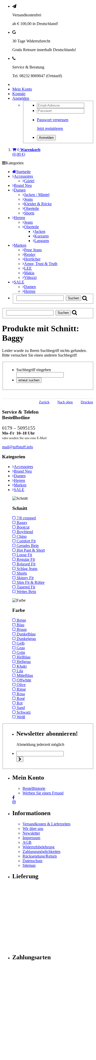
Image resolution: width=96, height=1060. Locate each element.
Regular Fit (25, 559)
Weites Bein (26, 591)
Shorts (21, 573)
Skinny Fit (25, 578)
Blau (20, 625)
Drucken (87, 402)
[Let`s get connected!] (13, 797)
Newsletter (31, 833)
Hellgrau (23, 661)
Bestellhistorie (34, 788)
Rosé (20, 698)
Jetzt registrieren (50, 128)
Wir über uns (33, 828)
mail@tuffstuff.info (17, 447)
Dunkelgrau (26, 638)
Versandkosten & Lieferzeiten (46, 824)
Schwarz (23, 712)
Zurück (44, 402)
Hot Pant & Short (30, 550)
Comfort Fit (26, 541)
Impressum (31, 838)
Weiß (20, 717)
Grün (20, 652)
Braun (21, 629)
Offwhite (23, 680)
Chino (21, 536)
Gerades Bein (27, 545)
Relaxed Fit (25, 564)
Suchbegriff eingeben (33, 370)
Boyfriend (24, 532)
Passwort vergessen (52, 120)
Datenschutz (32, 861)
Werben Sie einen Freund (43, 793)
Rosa (20, 694)
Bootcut (22, 527)
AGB (27, 842)
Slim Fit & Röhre (30, 582)
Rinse (21, 689)
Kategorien (15, 163)
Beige (21, 620)
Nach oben (65, 402)
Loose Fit (24, 555)
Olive (21, 684)
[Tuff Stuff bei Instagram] (14, 802)
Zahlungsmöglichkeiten (41, 851)
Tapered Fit (25, 587)
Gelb (20, 643)
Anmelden (20, 98)
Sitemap (29, 865)
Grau (20, 648)
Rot (19, 703)
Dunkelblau (26, 634)
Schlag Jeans (26, 568)
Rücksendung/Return (40, 856)
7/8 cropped (26, 518)
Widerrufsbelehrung (39, 847)
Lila (19, 671)
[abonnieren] (19, 759)
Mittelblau (24, 675)
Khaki (21, 666)
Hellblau (23, 657)
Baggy (21, 522)
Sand (20, 707)
